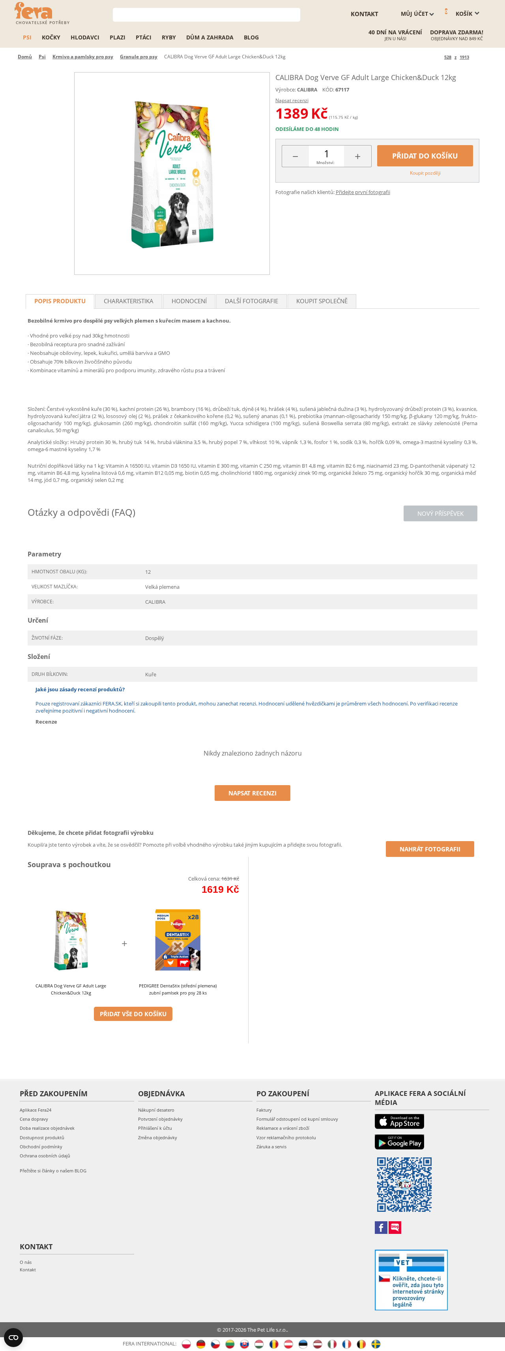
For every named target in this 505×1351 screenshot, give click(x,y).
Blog (251, 37)
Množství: (325, 162)
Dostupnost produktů (42, 1137)
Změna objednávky (157, 1137)
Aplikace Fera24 (35, 1110)
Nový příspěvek (440, 513)
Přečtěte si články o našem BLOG (53, 1171)
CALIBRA (307, 89)
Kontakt (28, 1270)
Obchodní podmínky (41, 1146)
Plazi (117, 37)
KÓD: (328, 89)
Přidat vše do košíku (133, 1014)
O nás (26, 1262)
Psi (27, 37)
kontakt (364, 14)
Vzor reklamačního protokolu (286, 1137)
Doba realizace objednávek (47, 1128)
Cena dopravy (34, 1119)
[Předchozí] (437, 57)
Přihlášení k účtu (155, 1128)
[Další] (476, 57)
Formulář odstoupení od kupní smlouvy (297, 1119)
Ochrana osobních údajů (45, 1156)
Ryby (169, 37)
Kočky (51, 37)
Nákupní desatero (156, 1110)
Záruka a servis (271, 1146)
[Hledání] (294, 14)
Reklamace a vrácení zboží (282, 1128)
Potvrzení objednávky (160, 1119)
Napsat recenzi (292, 100)
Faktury (264, 1110)
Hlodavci (85, 37)
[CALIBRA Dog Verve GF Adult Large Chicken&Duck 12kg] (172, 173)
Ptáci (144, 37)
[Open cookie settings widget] (13, 1337)
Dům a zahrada (210, 37)
